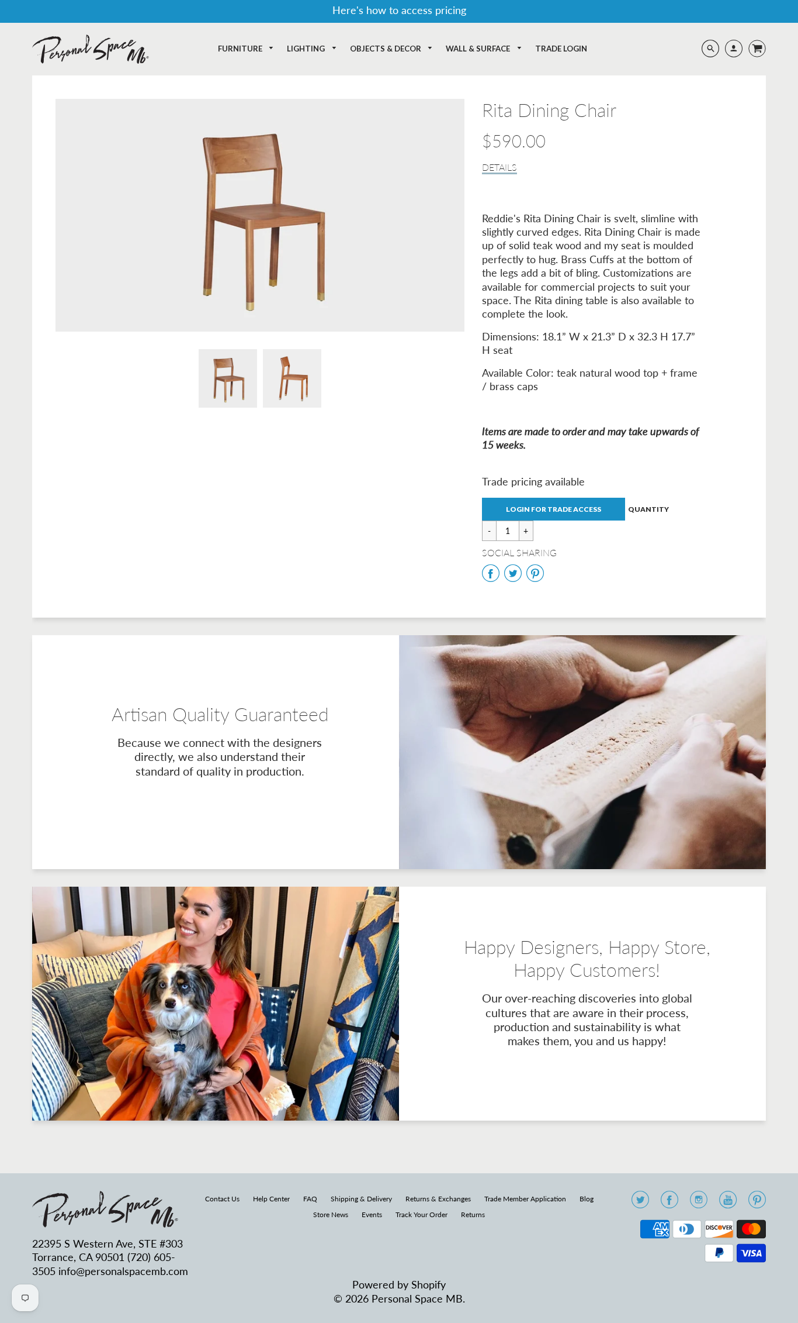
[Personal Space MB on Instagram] (698, 1203)
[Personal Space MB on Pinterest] (757, 1203)
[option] (259, 215)
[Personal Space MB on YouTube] (728, 1203)
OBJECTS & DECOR (386, 48)
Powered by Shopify (399, 1284)
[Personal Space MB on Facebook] (669, 1203)
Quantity (648, 509)
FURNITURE (241, 48)
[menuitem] (246, 49)
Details (499, 167)
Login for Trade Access (553, 509)
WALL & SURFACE (479, 48)
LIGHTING (307, 48)
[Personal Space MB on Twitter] (640, 1203)
